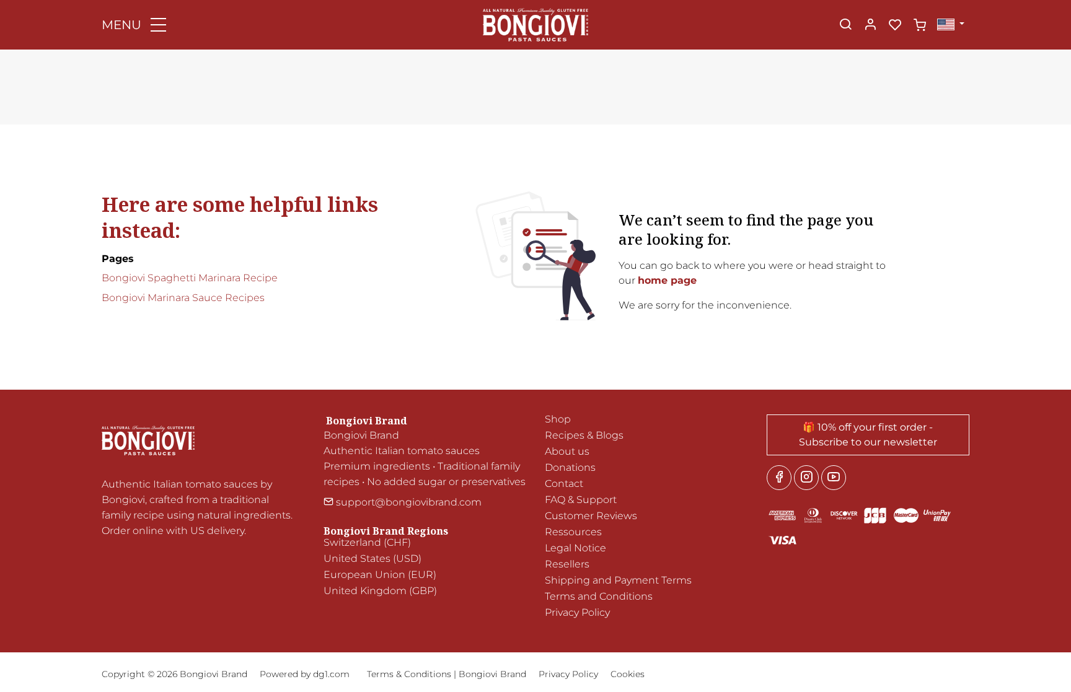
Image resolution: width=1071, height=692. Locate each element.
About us (567, 451)
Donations (570, 467)
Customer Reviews (591, 516)
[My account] (870, 25)
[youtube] (833, 477)
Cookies (627, 674)
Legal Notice (575, 548)
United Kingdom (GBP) (380, 591)
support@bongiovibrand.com (407, 502)
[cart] (919, 25)
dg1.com (331, 674)
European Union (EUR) (380, 574)
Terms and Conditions (599, 596)
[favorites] (895, 25)
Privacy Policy (577, 612)
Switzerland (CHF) (367, 542)
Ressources (573, 532)
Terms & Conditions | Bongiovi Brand (446, 674)
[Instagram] (806, 477)
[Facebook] (779, 477)
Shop (558, 419)
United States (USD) (372, 558)
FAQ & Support (581, 500)
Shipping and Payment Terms (618, 580)
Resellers (567, 564)
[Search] (845, 25)
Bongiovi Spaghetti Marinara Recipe (190, 278)
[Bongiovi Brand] (535, 24)
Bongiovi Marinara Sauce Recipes (183, 298)
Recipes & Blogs (584, 435)
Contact (564, 483)
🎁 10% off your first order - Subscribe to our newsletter (868, 434)
